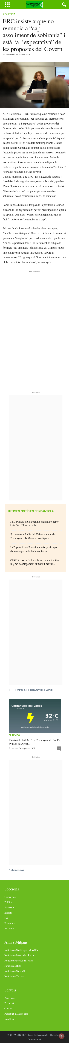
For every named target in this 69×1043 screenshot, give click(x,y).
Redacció (10, 54)
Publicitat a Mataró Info (16, 1013)
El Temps (14, 735)
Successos (9, 907)
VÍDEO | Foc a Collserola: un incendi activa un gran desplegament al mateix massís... (34, 562)
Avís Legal (9, 998)
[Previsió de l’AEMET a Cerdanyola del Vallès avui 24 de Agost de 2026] (35, 715)
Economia (9, 923)
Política (9, 14)
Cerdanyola (10, 897)
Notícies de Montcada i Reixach (20, 955)
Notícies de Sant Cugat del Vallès (21, 950)
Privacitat (9, 1003)
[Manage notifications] (61, 1036)
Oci (6, 918)
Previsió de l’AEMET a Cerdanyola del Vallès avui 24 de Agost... (34, 741)
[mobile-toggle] (7, 4)
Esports (8, 912)
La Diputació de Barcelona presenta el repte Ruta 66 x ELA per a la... (34, 523)
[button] (63, 5)
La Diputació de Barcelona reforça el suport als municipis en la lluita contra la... (34, 549)
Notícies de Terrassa (14, 976)
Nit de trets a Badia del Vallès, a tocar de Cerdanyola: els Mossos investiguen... (32, 536)
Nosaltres (9, 1019)
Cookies (8, 1008)
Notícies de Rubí (12, 965)
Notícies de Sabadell (14, 971)
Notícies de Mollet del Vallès (18, 960)
